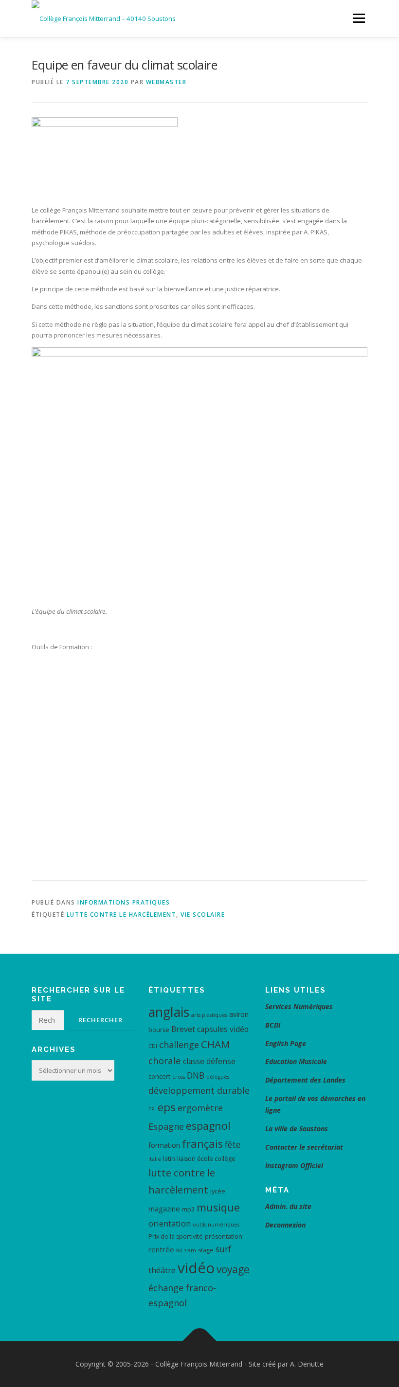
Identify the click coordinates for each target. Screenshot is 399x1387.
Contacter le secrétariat (305, 1147)
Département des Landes (305, 1080)
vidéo (196, 1268)
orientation (169, 1223)
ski (179, 1250)
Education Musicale (296, 1061)
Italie (154, 1159)
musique (218, 1207)
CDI (152, 1046)
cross (178, 1076)
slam (190, 1250)
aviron (239, 1014)
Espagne (166, 1126)
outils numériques (216, 1224)
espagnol (208, 1126)
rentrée (161, 1249)
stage (206, 1250)
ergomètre (200, 1108)
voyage (233, 1269)
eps (167, 1107)
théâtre (162, 1270)
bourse (158, 1030)
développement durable (199, 1090)
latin (169, 1159)
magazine (164, 1208)
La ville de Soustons (296, 1128)
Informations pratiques (123, 902)
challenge (179, 1044)
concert (159, 1076)
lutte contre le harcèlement (122, 914)
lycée (217, 1191)
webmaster (166, 82)
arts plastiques (209, 1015)
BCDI (272, 1025)
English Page (285, 1043)
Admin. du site (288, 1206)
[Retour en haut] (199, 1341)
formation (164, 1145)
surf (223, 1249)
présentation (223, 1236)
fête (232, 1144)
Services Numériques (299, 1006)
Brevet (183, 1029)
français (202, 1144)
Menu (358, 18)
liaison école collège (206, 1159)
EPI (152, 1109)
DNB (195, 1075)
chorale (164, 1060)
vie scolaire (203, 914)
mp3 (188, 1209)
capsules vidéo (223, 1029)
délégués (217, 1076)
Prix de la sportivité (175, 1236)
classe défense (209, 1061)
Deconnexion (285, 1224)
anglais (168, 1012)
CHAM (215, 1044)
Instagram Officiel (294, 1165)
